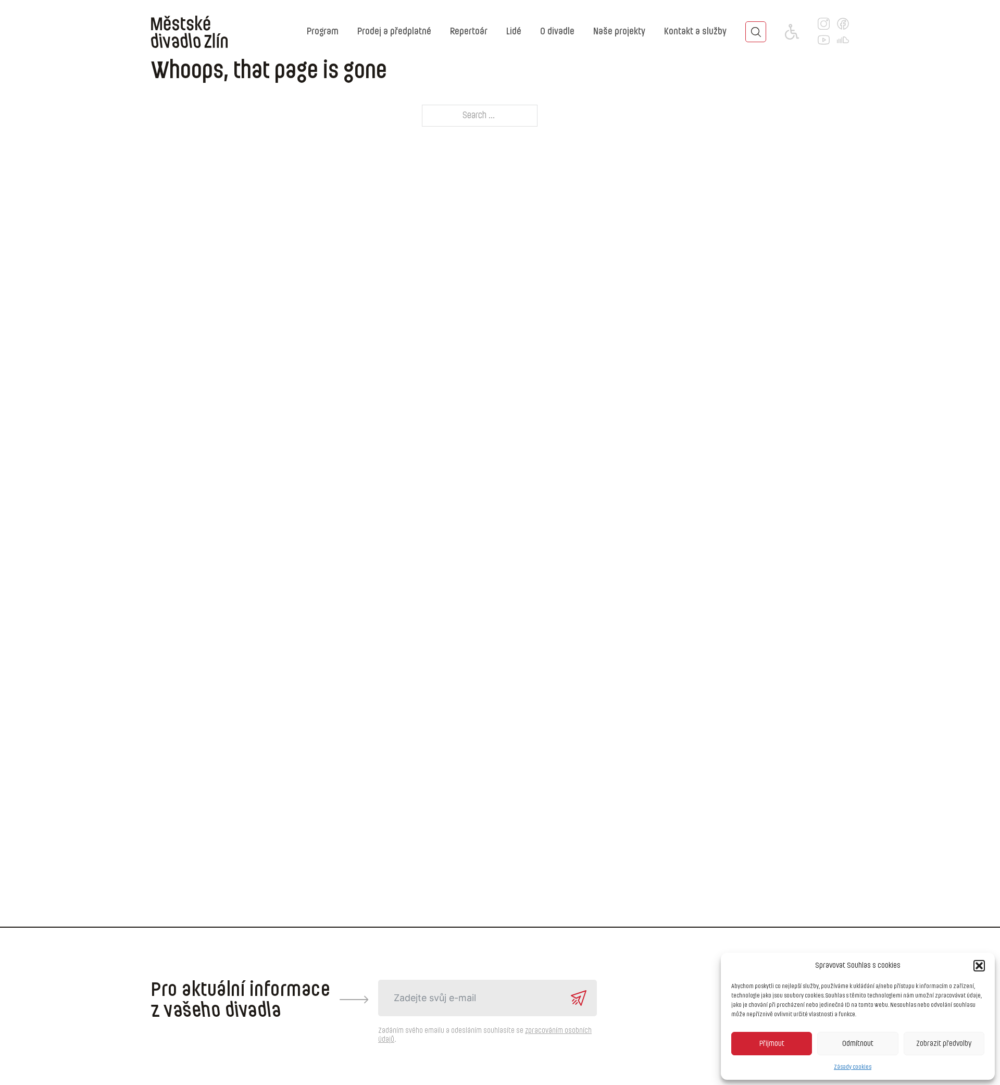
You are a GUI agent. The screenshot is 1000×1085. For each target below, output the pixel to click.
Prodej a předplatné (394, 31)
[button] (979, 966)
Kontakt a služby (695, 31)
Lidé (513, 31)
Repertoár (469, 31)
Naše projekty (619, 31)
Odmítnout (857, 1043)
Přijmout (771, 1043)
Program (323, 31)
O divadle (557, 31)
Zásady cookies (852, 1067)
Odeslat (578, 998)
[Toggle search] (755, 31)
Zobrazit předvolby (943, 1043)
